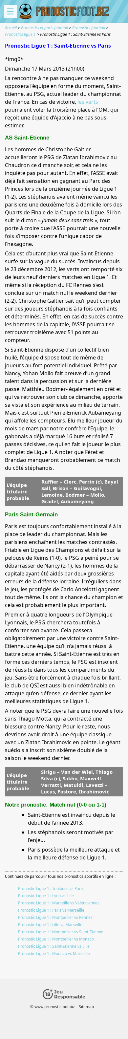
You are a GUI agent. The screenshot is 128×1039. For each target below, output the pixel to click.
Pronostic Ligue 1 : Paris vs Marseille (51, 910)
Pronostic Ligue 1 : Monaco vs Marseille (54, 953)
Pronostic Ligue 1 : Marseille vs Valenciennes (58, 903)
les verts (87, 101)
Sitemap (86, 1006)
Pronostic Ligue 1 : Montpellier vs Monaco (56, 939)
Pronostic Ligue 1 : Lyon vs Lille (46, 895)
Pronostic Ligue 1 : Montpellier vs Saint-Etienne (60, 932)
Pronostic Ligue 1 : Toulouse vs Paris (51, 888)
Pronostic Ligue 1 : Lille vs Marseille (50, 924)
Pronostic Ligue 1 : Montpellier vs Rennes (55, 917)
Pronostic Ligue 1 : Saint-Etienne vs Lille (54, 946)
